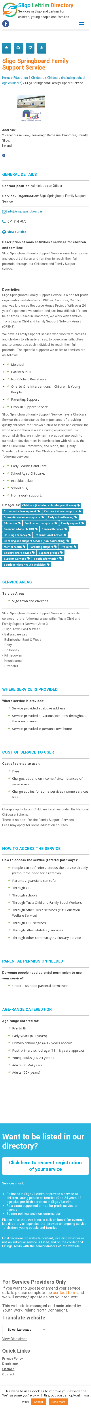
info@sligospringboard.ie (25, 211)
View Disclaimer (14, 1339)
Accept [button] (38, 1402)
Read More (58, 1402)
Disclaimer (10, 1364)
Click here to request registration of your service (45, 1166)
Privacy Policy (12, 1358)
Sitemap (8, 1369)
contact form (65, 1292)
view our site (17, 232)
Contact (8, 1374)
